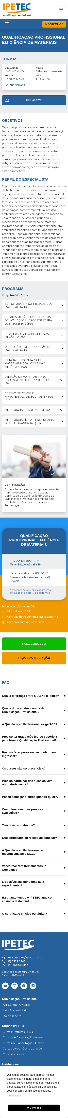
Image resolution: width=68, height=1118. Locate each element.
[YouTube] (5, 985)
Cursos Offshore (13, 1054)
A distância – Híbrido (16, 1010)
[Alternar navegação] (6, 24)
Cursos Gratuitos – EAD (18, 1032)
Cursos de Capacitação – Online (23, 1043)
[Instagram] (14, 985)
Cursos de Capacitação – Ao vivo (23, 1037)
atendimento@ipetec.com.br (26, 957)
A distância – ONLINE (16, 1004)
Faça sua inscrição (34, 658)
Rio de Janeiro (12, 1016)
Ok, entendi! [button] (34, 1107)
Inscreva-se (54, 24)
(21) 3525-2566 (16, 961)
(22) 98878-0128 (17, 965)
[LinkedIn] (33, 985)
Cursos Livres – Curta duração (22, 1048)
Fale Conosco (34, 643)
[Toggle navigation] (61, 9)
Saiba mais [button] (14, 1095)
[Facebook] (23, 985)
